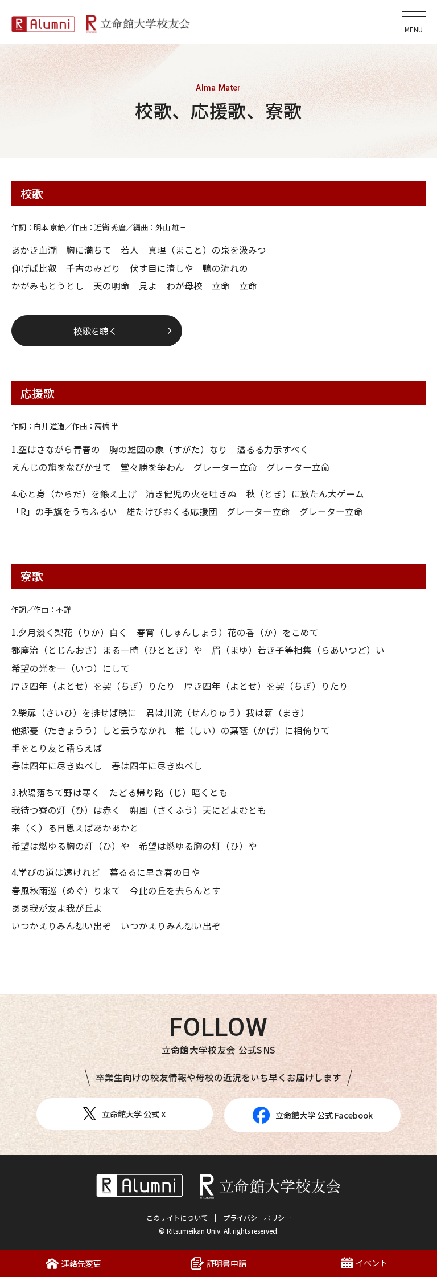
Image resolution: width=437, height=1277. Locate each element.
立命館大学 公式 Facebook (324, 1115)
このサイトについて (177, 1217)
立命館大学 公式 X (134, 1114)
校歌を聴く (95, 330)
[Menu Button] (414, 22)
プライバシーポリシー (257, 1217)
